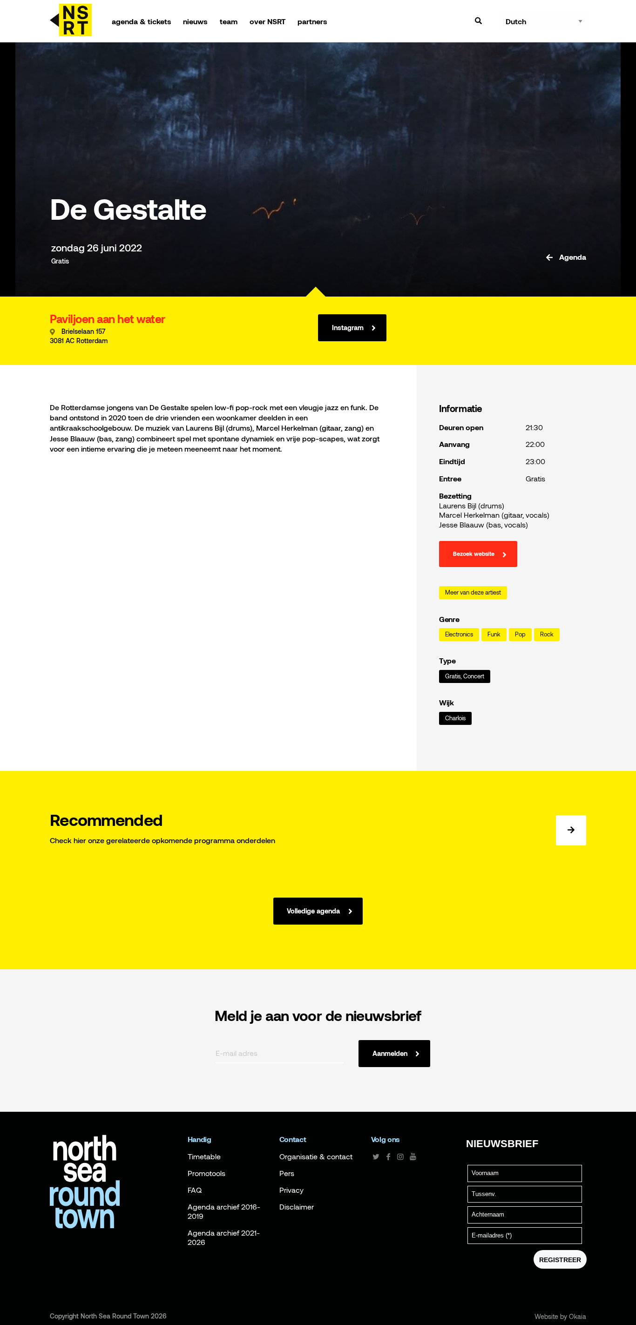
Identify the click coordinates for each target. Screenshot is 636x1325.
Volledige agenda (313, 911)
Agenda (571, 257)
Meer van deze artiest (473, 592)
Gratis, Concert (464, 676)
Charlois (455, 718)
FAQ (195, 1190)
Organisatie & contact (315, 1156)
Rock (547, 634)
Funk (494, 634)
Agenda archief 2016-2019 (224, 1211)
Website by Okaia (560, 1316)
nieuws (195, 21)
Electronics (459, 634)
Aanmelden (389, 1053)
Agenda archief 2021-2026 (224, 1237)
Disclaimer (296, 1207)
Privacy (291, 1190)
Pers (286, 1173)
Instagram (348, 327)
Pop (520, 634)
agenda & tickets (141, 21)
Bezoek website (473, 554)
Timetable (204, 1156)
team (228, 21)
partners (312, 21)
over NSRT (268, 21)
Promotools (206, 1173)
